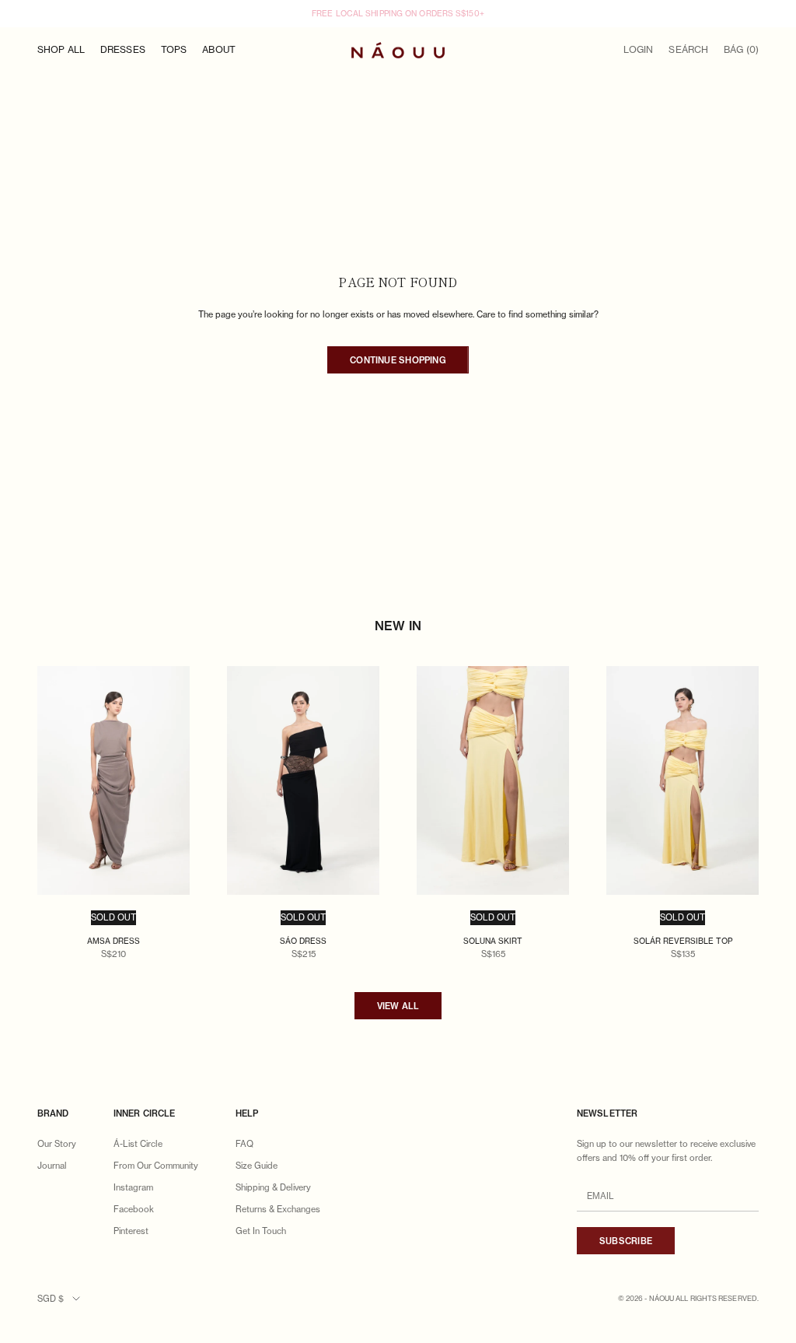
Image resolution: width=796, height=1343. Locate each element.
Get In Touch (261, 1231)
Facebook (133, 1209)
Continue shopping (398, 360)
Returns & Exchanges (278, 1209)
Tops (174, 49)
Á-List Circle (137, 1143)
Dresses (122, 49)
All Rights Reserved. (717, 1298)
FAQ (244, 1143)
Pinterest (130, 1231)
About (219, 49)
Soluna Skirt (492, 940)
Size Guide (257, 1165)
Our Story (56, 1143)
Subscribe (625, 1241)
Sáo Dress (303, 940)
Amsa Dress (113, 940)
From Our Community (155, 1165)
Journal (52, 1165)
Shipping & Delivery (273, 1187)
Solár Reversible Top (683, 940)
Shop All (61, 49)
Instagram (133, 1187)
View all (398, 1006)
